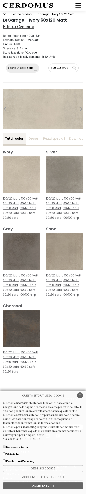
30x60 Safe (10, 218)
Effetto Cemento (18, 26)
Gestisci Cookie (43, 468)
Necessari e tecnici (17, 447)
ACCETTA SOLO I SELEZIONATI (43, 477)
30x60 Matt (10, 208)
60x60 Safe (28, 213)
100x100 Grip (71, 218)
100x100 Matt (29, 199)
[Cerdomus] (28, 5)
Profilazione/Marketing (20, 461)
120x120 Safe (28, 208)
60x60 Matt (28, 203)
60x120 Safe (11, 213)
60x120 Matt (11, 203)
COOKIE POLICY (29, 439)
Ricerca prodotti (21, 14)
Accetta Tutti (43, 485)
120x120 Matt (11, 199)
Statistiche (12, 454)
